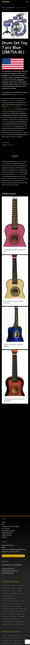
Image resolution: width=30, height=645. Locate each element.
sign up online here (18, 94)
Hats (9, 606)
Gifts (23, 603)
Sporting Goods (20, 614)
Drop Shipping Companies (16, 593)
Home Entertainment (17, 606)
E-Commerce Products (7, 601)
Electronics (16, 601)
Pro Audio (4, 614)
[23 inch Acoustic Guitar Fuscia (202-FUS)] (15, 221)
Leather (21, 608)
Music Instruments (13, 611)
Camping (9, 588)
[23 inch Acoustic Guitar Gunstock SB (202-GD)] (15, 373)
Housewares (5, 608)
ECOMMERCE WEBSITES (8, 531)
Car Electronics (5, 590)
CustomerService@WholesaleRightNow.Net (13, 549)
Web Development (6, 621)
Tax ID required (21, 616)
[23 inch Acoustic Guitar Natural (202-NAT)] (15, 276)
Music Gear (5, 611)
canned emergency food (14, 635)
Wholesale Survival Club (8, 569)
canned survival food (7, 638)
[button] (27, 1)
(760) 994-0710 (10, 545)
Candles (14, 588)
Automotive (22, 585)
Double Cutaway (17, 640)
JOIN (3, 524)
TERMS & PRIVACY (7, 535)
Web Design (16, 619)
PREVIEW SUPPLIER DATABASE (10, 526)
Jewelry (16, 608)
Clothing (19, 590)
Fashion (22, 601)
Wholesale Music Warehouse (10, 571)
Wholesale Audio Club (8, 573)
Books (3, 588)
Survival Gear (5, 616)
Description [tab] (15, 156)
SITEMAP (4, 537)
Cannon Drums (17, 638)
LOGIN (3, 522)
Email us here (12, 100)
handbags (4, 606)
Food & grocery (6, 603)
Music (25, 608)
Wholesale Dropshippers (8, 624)
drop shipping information (8, 596)
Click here (16, 174)
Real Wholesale (11, 614)
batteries (4, 635)
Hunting (11, 608)
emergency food (6, 643)
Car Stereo (13, 590)
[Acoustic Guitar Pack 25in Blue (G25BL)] (15, 324)
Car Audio (19, 588)
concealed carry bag (7, 640)
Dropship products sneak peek (9, 598)
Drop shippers (5, 593)
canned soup (24, 635)
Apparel (14, 585)
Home (3, 7)
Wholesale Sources (19, 624)
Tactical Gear (13, 616)
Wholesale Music (11, 7)
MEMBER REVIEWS (7, 533)
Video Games (9, 619)
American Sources (6, 585)
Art (17, 585)
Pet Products (22, 611)
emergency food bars (17, 643)
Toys (3, 619)
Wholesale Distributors (17, 621)
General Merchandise (16, 603)
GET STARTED (6, 528)
